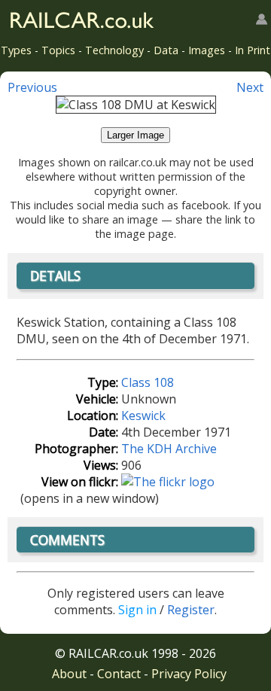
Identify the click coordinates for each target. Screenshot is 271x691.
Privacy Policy (189, 673)
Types (16, 50)
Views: (101, 465)
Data (166, 50)
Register (191, 609)
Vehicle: (97, 399)
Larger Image (135, 135)
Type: (102, 382)
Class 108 (147, 382)
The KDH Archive (169, 448)
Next (249, 87)
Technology (114, 50)
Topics (58, 50)
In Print (252, 50)
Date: (103, 432)
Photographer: (76, 448)
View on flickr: (79, 481)
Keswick (143, 415)
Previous (32, 87)
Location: (92, 415)
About (69, 673)
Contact (119, 673)
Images (206, 50)
